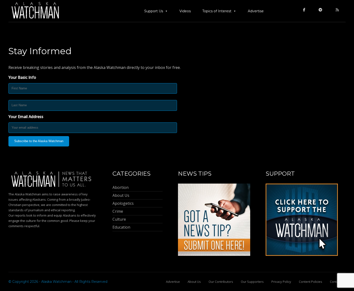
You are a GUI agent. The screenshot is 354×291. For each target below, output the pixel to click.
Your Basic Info (22, 77)
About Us (194, 281)
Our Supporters (252, 281)
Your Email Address (25, 116)
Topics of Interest (216, 11)
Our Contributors (221, 281)
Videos (185, 11)
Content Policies (310, 281)
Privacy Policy (281, 281)
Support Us (153, 11)
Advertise (256, 11)
